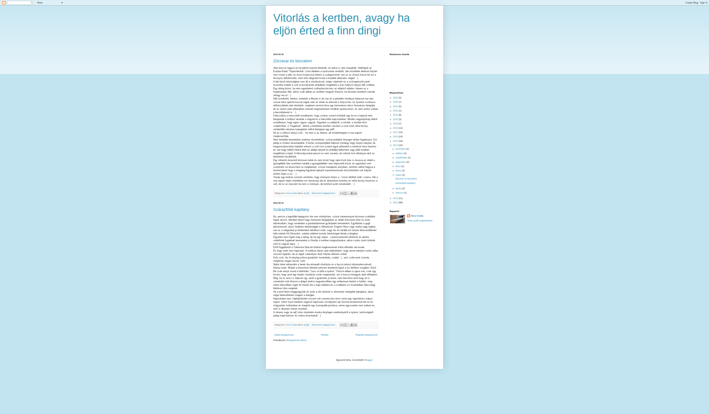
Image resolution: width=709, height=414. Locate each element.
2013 (396, 198)
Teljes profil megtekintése (420, 220)
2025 (396, 102)
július (398, 166)
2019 (396, 123)
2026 (396, 97)
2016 (396, 136)
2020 (396, 119)
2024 (396, 106)
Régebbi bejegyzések (367, 335)
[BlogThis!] (345, 193)
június (398, 170)
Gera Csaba (417, 216)
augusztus (400, 162)
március (399, 192)
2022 (396, 110)
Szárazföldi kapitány (291, 209)
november (400, 149)
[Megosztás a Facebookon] (352, 193)
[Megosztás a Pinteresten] (355, 193)
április (398, 188)
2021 (396, 115)
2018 (396, 128)
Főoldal (324, 335)
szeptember (401, 157)
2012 (396, 202)
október (399, 153)
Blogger (368, 360)
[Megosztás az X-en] (348, 193)
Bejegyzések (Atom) (297, 340)
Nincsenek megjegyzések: (324, 193)
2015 (396, 141)
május (398, 175)
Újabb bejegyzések (284, 335)
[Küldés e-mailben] (341, 193)
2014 (396, 145)
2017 (396, 132)
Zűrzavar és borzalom (292, 61)
